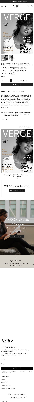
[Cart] (31, 6)
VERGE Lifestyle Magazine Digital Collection (16, 63)
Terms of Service (4, 372)
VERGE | (3, 379)
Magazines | (4, 382)
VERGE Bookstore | (6, 385)
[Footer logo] (7, 341)
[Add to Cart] (3, 171)
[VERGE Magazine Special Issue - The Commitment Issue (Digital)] (17, 151)
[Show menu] (2, 6)
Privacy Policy (27, 371)
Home (2, 63)
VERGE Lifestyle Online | (8, 388)
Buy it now (17, 84)
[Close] (31, 392)
